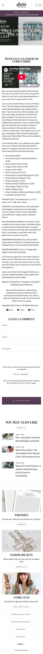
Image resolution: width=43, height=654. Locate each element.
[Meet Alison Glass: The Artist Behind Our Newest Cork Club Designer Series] (8, 449)
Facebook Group (16, 285)
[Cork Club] (21, 583)
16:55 (20, 189)
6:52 (36, 175)
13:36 (25, 186)
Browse (21, 524)
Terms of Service (26, 383)
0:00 (18, 156)
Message (6, 349)
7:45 (28, 178)
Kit (11, 245)
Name (5, 325)
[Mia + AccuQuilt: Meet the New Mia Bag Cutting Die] (8, 436)
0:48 (8, 161)
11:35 (22, 181)
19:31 (23, 195)
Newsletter (15, 282)
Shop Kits (21, 567)
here (35, 96)
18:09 (37, 192)
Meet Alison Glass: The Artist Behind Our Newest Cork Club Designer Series (28, 453)
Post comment (21, 374)
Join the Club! (21, 607)
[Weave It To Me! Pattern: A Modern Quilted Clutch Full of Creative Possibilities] (8, 465)
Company (21, 629)
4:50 (19, 170)
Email (5, 337)
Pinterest (29, 285)
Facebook (35, 282)
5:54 (23, 172)
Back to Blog (23, 400)
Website (5, 282)
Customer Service (21, 622)
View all (21, 428)
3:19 (25, 167)
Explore (21, 637)
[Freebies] (21, 501)
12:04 (31, 184)
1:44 (25, 164)
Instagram (26, 282)
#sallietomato (7, 277)
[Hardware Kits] (21, 541)
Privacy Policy (12, 383)
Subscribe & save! (21, 614)
